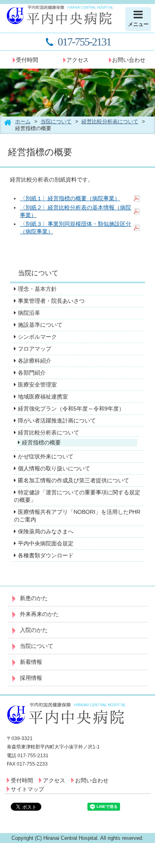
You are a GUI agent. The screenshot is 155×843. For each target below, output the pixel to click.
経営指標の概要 (41, 442)
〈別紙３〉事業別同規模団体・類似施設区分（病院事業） (75, 228)
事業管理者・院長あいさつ (51, 301)
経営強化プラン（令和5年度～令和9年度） (71, 408)
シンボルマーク (37, 337)
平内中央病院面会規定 (46, 543)
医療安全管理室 (37, 384)
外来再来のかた (39, 614)
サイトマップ (27, 789)
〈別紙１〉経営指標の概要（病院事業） (70, 198)
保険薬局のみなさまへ (46, 531)
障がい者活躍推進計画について (57, 420)
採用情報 (31, 678)
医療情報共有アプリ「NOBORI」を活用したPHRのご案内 (77, 516)
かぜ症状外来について (46, 456)
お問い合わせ (128, 60)
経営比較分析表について (109, 121)
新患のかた (34, 598)
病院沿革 (29, 313)
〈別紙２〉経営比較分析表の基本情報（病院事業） (75, 211)
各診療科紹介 (34, 360)
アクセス (77, 60)
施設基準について (40, 325)
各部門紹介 (32, 372)
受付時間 (27, 60)
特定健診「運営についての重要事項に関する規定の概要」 (77, 496)
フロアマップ (34, 348)
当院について (56, 121)
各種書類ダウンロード (46, 555)
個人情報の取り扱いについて (54, 468)
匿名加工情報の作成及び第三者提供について (73, 480)
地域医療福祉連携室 (43, 396)
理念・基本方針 (37, 289)
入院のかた (34, 630)
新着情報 (31, 662)
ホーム (23, 121)
